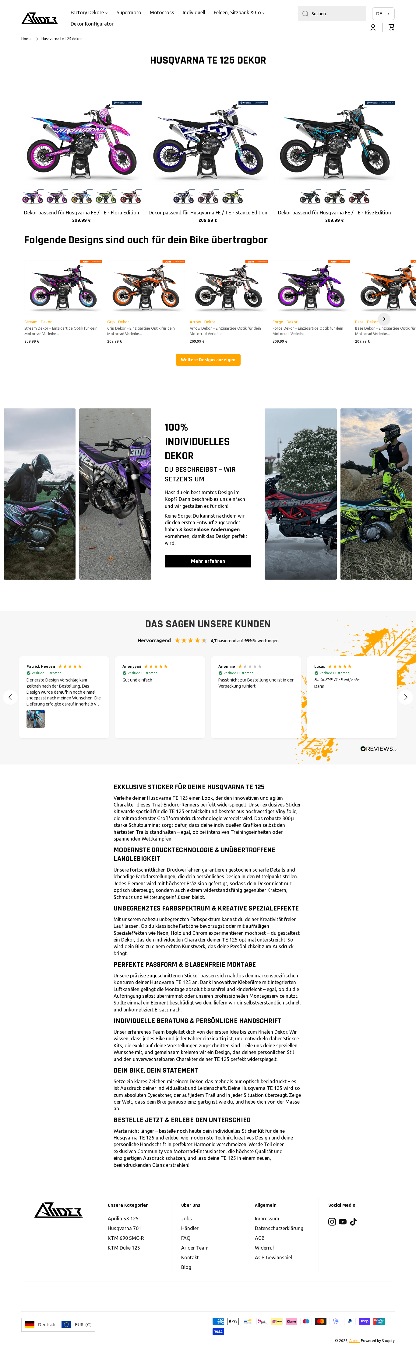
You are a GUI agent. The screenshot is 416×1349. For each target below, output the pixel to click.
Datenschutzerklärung (279, 1228)
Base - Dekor (366, 322)
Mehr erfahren (208, 561)
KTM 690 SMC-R (126, 1238)
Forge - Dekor (285, 322)
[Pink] (32, 197)
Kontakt (190, 1257)
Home (26, 39)
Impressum (267, 1218)
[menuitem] (89, 12)
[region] (208, 697)
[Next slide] (384, 319)
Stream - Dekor (38, 322)
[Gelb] (232, 197)
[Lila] (57, 197)
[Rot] (130, 197)
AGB (260, 1238)
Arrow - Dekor (202, 322)
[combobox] (332, 13)
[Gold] (81, 197)
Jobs (186, 1218)
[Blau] (183, 197)
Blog (186, 1267)
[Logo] (39, 18)
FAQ (185, 1238)
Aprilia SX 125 (123, 1218)
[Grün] (106, 197)
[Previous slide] (32, 319)
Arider (354, 1341)
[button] (392, 27)
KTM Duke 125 (124, 1247)
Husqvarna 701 (124, 1228)
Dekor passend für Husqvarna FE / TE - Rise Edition (334, 212)
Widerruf (264, 1247)
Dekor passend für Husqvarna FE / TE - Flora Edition (81, 212)
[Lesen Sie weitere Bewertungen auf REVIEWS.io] (378, 749)
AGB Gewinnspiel (273, 1257)
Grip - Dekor (118, 322)
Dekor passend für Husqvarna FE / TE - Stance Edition (208, 212)
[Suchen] (303, 13)
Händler (190, 1228)
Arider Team (195, 1247)
